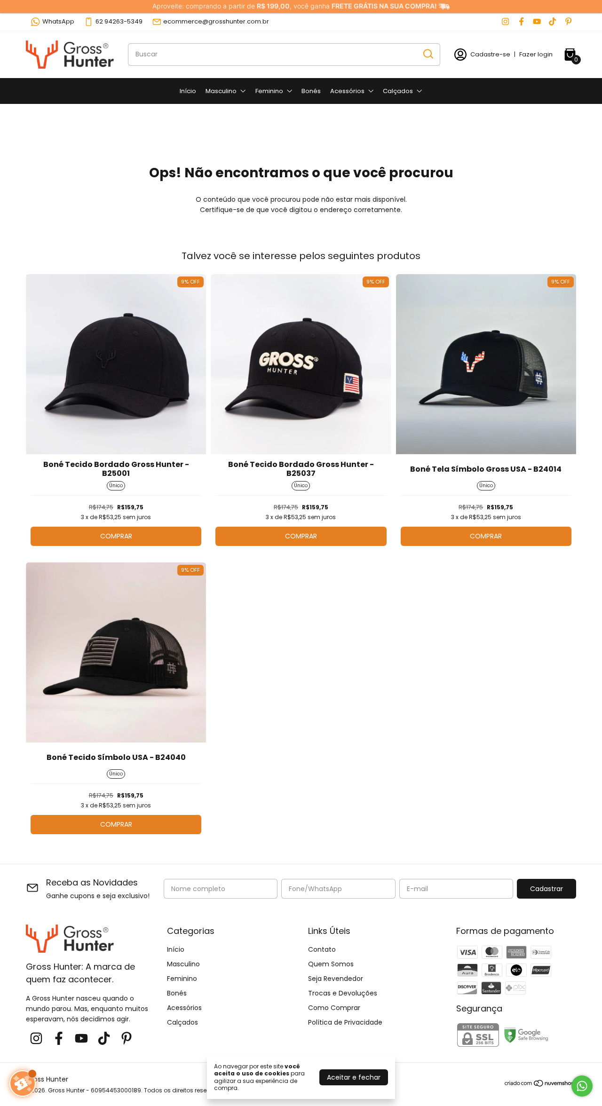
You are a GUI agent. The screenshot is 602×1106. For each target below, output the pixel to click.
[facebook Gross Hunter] (521, 21)
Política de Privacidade (345, 1022)
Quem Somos (331, 964)
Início (188, 91)
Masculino (221, 91)
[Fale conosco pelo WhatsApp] (582, 1086)
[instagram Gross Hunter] (505, 21)
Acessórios (347, 91)
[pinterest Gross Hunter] (568, 21)
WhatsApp (58, 21)
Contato (322, 949)
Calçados (398, 91)
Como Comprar (334, 1007)
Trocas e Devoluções (342, 993)
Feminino (269, 91)
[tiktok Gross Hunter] (552, 21)
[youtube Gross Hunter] (537, 21)
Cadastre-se (490, 54)
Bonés (311, 91)
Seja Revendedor (335, 978)
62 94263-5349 (119, 21)
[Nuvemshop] (540, 1085)
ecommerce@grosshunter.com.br (216, 21)
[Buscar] (428, 54)
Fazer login (536, 54)
